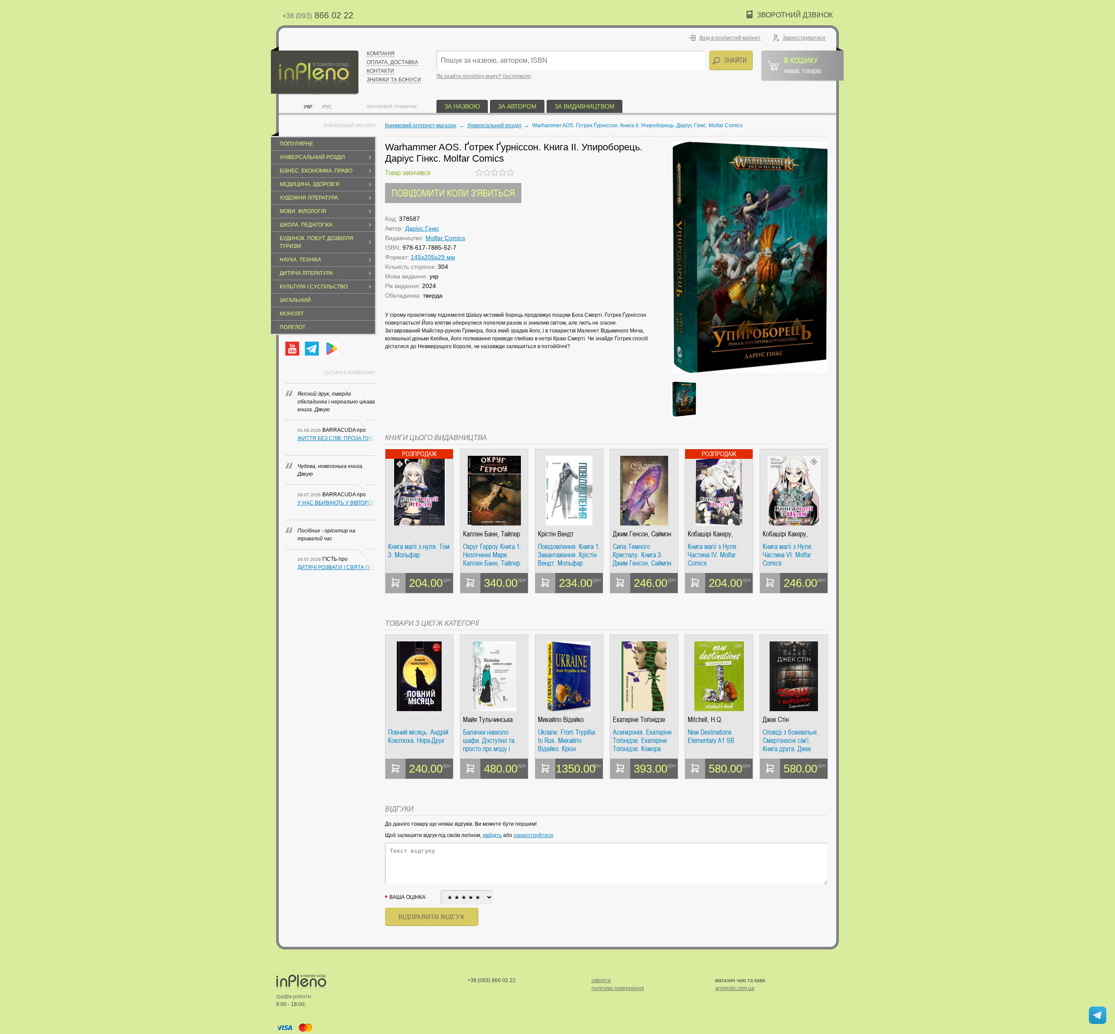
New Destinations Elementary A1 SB (711, 736)
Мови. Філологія (303, 211)
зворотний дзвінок (795, 15)
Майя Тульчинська (488, 719)
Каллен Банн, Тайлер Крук (491, 534)
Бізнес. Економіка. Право (316, 171)
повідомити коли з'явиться (453, 193)
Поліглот (292, 327)
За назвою (462, 106)
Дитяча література (306, 273)
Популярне (296, 144)
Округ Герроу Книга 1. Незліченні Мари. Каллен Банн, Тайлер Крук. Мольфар (492, 554)
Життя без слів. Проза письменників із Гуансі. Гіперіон (336, 438)
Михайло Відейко (561, 719)
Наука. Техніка (300, 260)
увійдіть (492, 835)
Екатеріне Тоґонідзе (639, 719)
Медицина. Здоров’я (309, 184)
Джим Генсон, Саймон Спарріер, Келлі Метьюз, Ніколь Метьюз (642, 534)
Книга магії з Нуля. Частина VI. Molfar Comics (788, 554)
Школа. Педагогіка (306, 225)
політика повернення (617, 988)
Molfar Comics (445, 237)
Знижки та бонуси (394, 80)
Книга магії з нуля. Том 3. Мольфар (418, 550)
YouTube (292, 349)
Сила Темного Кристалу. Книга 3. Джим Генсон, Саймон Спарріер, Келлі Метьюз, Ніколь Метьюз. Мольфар (642, 554)
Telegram (312, 349)
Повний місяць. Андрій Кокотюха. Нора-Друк (418, 736)
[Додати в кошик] (395, 583)
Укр (308, 106)
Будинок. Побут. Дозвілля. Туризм (317, 242)
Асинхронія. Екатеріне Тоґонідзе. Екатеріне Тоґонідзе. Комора (642, 740)
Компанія (381, 54)
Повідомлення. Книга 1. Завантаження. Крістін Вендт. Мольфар (569, 554)
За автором (517, 106)
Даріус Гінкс (422, 228)
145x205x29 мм (433, 257)
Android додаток (331, 349)
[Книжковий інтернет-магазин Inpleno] (314, 71)
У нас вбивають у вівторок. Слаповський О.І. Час (336, 503)
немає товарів (802, 64)
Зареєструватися (804, 38)
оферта (601, 980)
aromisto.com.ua (734, 988)
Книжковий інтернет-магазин (420, 125)
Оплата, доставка (392, 62)
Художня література (309, 198)
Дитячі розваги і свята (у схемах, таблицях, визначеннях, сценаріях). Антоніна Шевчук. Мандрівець (336, 567)
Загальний (295, 300)
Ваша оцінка (407, 897)
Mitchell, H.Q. (705, 719)
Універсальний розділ (312, 157)
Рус (327, 106)
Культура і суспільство (314, 287)
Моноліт (292, 314)
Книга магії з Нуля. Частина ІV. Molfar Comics (713, 554)
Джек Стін (776, 719)
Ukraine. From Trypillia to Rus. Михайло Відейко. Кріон (566, 740)
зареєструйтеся (533, 835)
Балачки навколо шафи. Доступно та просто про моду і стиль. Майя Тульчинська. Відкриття (488, 740)
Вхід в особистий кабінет (730, 38)
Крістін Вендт (556, 534)
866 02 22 (317, 15)
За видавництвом (584, 106)
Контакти (380, 71)
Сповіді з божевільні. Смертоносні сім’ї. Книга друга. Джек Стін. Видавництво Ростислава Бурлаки (790, 740)
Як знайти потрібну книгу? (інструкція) (483, 76)
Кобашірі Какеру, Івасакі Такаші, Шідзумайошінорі (710, 534)
